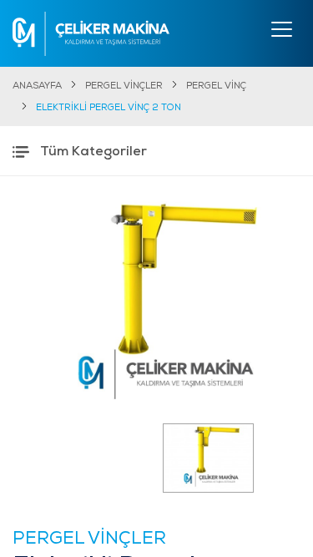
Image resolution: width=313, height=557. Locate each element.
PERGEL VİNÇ (216, 86)
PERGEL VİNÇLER (124, 86)
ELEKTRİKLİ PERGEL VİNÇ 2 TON (108, 108)
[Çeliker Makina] (91, 34)
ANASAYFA (37, 86)
